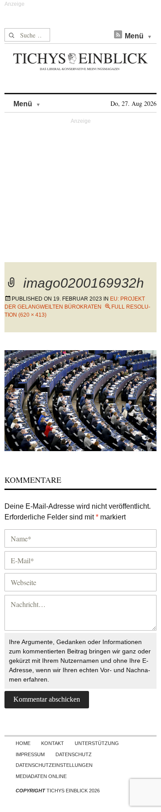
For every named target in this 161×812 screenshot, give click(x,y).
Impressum (30, 754)
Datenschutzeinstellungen (54, 765)
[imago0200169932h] (80, 399)
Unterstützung (97, 743)
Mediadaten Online (41, 776)
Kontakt (52, 743)
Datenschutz (73, 754)
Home (23, 743)
